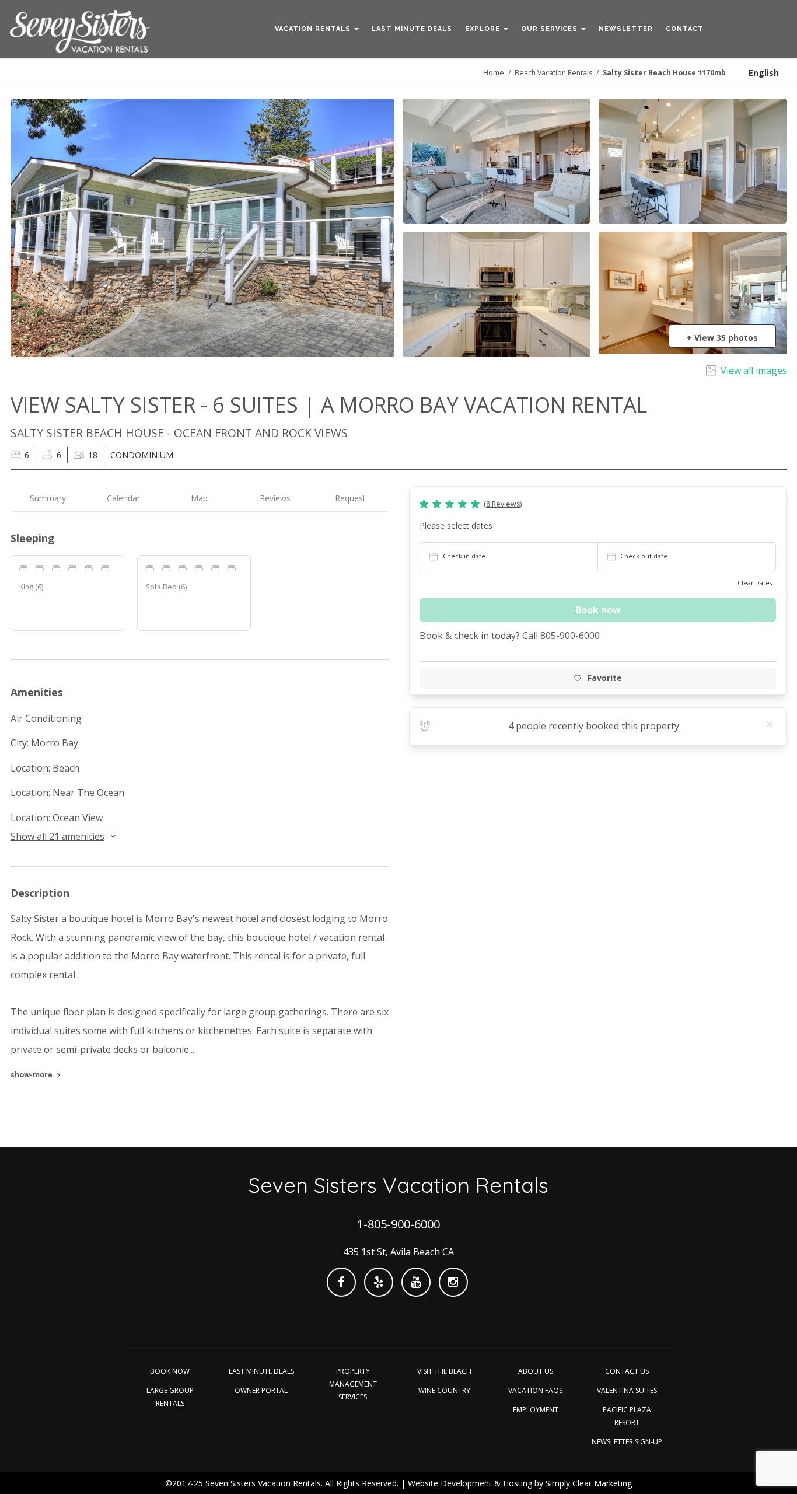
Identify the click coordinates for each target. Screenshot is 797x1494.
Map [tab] (199, 498)
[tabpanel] (200, 809)
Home (493, 73)
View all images (754, 370)
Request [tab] (350, 498)
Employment (535, 1410)
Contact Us (627, 1371)
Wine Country (444, 1390)
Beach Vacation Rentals (553, 73)
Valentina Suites (627, 1390)
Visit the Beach (444, 1371)
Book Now (170, 1371)
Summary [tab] (48, 498)
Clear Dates (754, 583)
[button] (317, 29)
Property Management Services (353, 1384)
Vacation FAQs (535, 1390)
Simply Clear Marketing (589, 1483)
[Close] (770, 724)
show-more (32, 1075)
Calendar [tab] (123, 498)
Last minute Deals (261, 1371)
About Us (535, 1371)
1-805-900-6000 (398, 1224)
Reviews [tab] (275, 498)
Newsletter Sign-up (627, 1442)
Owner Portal (261, 1390)
